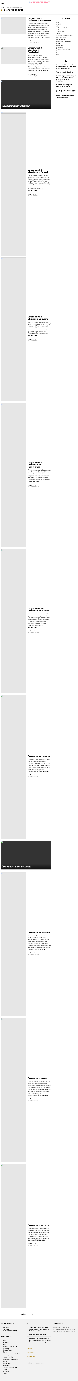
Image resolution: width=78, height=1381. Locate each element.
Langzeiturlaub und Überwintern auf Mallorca (38, 609)
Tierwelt (58, 51)
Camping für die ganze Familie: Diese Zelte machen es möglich (66, 91)
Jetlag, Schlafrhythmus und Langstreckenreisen (65, 96)
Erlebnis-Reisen (60, 32)
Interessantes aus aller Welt (64, 35)
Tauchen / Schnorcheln (63, 49)
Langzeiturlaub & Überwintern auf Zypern (38, 318)
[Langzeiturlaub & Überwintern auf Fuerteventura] (13, 475)
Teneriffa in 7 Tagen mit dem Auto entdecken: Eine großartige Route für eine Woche (66, 66)
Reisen (58, 43)
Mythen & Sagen (61, 39)
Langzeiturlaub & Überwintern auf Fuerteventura (35, 464)
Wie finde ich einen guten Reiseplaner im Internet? (64, 85)
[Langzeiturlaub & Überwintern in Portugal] (13, 184)
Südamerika (59, 47)
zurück (23, 1314)
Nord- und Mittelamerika (63, 41)
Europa (58, 33)
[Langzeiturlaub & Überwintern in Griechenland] (13, 55)
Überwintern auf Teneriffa (39, 932)
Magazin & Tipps (61, 37)
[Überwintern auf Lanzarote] (13, 767)
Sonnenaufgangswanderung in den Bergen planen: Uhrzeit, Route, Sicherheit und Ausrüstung (66, 78)
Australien (59, 30)
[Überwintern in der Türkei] (13, 1236)
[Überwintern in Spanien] (13, 1090)
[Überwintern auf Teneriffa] (13, 944)
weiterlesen (46, 37)
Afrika (57, 22)
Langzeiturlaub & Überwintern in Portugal (38, 171)
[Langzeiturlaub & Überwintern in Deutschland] (13, 25)
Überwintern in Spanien (37, 1078)
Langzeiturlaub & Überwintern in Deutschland (39, 19)
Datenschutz (31, 1356)
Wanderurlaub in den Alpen (64, 72)
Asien (57, 26)
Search (49, 1363)
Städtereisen (60, 45)
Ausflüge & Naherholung (63, 28)
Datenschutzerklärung (10, 1330)
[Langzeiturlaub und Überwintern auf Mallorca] (13, 621)
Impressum (6, 1329)
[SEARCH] (76, 2)
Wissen (58, 55)
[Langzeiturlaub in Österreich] (26, 94)
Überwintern (59, 53)
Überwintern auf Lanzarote (39, 756)
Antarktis (59, 24)
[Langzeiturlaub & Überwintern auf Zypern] (13, 329)
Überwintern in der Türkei (38, 1225)
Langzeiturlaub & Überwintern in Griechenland (35, 50)
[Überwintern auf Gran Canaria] (26, 855)
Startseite (6, 1327)
